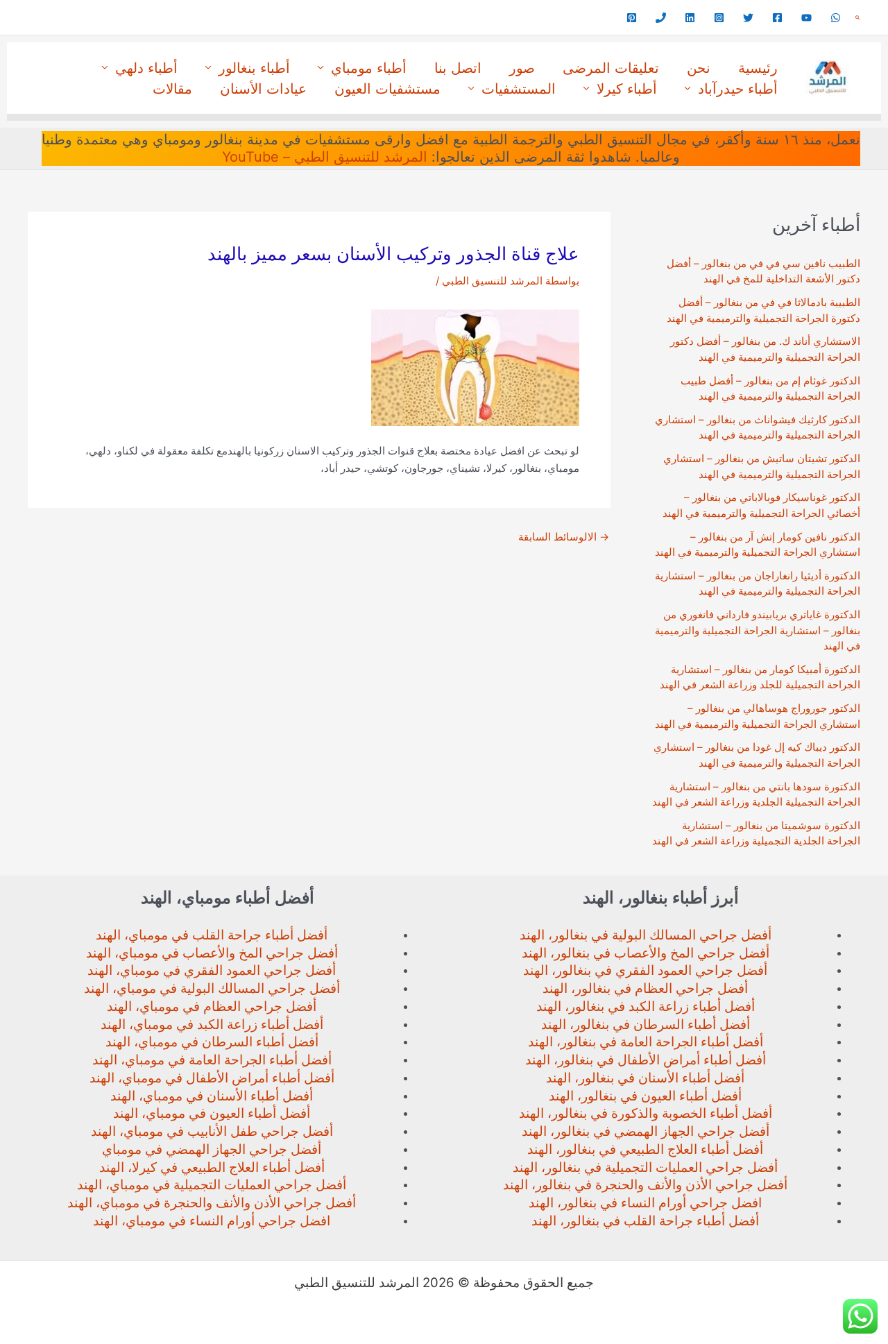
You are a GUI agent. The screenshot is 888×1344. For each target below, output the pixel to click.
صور (522, 68)
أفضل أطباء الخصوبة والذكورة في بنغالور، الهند (645, 1113)
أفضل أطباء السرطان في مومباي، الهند (211, 1042)
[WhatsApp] (835, 17)
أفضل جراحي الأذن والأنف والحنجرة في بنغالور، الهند (645, 1185)
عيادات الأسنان (263, 88)
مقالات (172, 88)
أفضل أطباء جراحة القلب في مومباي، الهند (211, 935)
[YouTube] (806, 17)
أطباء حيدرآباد (738, 88)
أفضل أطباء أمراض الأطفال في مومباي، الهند (211, 1078)
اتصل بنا (457, 68)
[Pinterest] (631, 17)
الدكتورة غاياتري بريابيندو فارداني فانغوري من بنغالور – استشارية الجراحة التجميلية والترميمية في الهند (757, 630)
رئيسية (758, 68)
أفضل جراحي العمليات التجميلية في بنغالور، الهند (645, 1167)
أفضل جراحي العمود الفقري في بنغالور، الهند (645, 970)
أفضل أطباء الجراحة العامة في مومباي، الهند (212, 1060)
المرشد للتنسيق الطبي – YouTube (324, 156)
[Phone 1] (661, 17)
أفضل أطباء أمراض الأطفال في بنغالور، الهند (645, 1060)
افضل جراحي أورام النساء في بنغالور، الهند (645, 1203)
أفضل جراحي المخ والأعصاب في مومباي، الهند (212, 953)
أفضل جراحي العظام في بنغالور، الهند (645, 988)
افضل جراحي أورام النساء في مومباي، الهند (211, 1221)
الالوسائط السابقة (563, 536)
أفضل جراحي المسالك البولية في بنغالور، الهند (645, 935)
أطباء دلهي (146, 68)
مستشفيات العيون (387, 88)
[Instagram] (719, 17)
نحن (698, 68)
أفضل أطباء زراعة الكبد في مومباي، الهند (212, 1024)
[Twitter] (748, 17)
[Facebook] (777, 17)
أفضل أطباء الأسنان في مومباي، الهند (211, 1096)
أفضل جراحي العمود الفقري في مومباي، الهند (211, 970)
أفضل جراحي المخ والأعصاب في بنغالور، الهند (645, 953)
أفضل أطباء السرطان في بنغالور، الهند (645, 1024)
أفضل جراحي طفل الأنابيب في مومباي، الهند (212, 1131)
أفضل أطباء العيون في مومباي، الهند (211, 1113)
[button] (857, 18)
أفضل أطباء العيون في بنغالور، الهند (645, 1096)
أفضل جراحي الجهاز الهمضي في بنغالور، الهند (645, 1131)
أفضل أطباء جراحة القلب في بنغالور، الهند (645, 1221)
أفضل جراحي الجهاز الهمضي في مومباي (211, 1149)
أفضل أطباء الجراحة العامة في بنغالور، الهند (645, 1042)
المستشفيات (518, 88)
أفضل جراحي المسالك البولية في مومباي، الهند (212, 988)
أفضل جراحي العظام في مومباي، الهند (211, 1006)
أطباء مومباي (369, 68)
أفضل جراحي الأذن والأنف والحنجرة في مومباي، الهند (211, 1203)
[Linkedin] (690, 17)
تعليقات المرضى (611, 68)
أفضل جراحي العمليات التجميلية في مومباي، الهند (211, 1185)
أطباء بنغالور (254, 68)
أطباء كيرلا (627, 88)
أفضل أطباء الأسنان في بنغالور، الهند (645, 1078)
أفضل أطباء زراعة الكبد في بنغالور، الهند (645, 1006)
